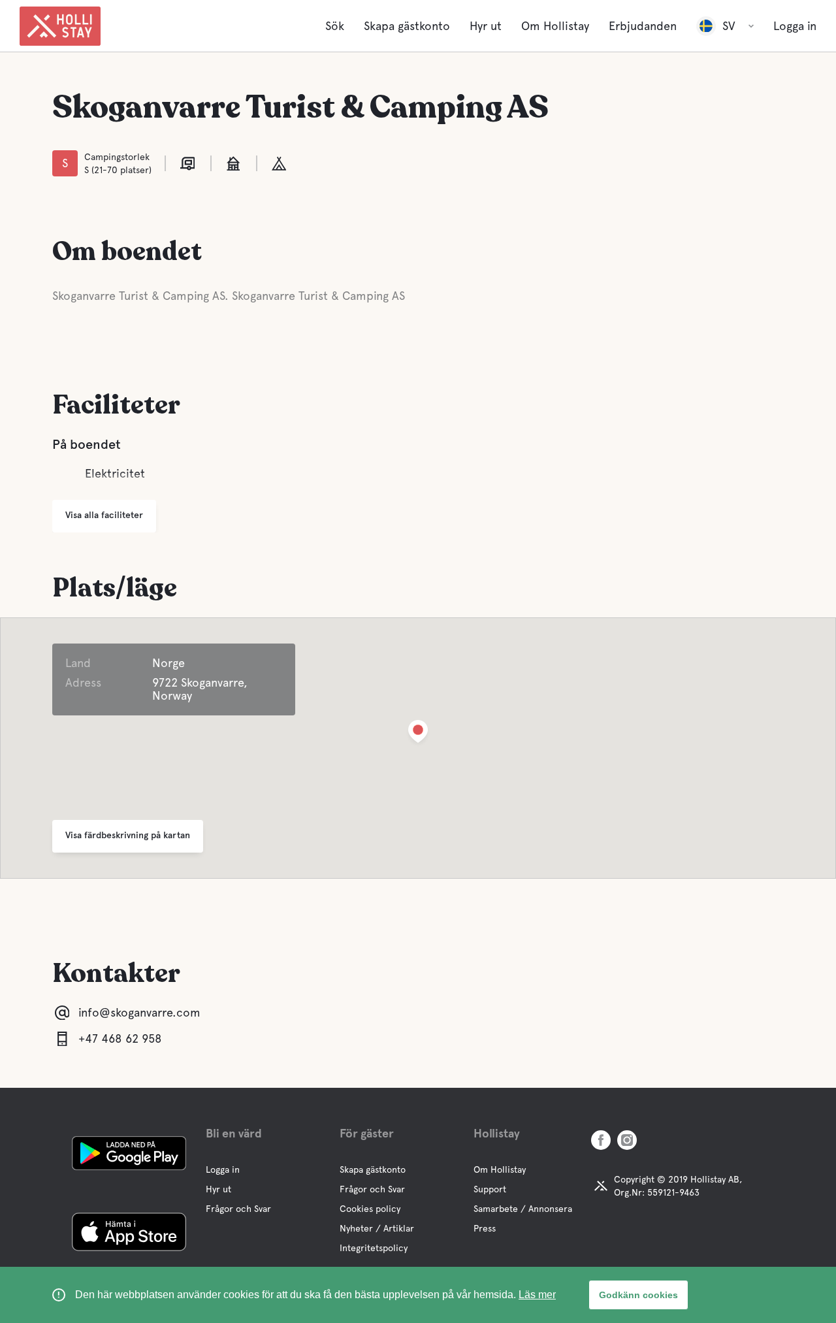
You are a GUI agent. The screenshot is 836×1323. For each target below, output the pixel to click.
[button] (418, 734)
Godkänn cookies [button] (638, 1295)
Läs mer (537, 1294)
